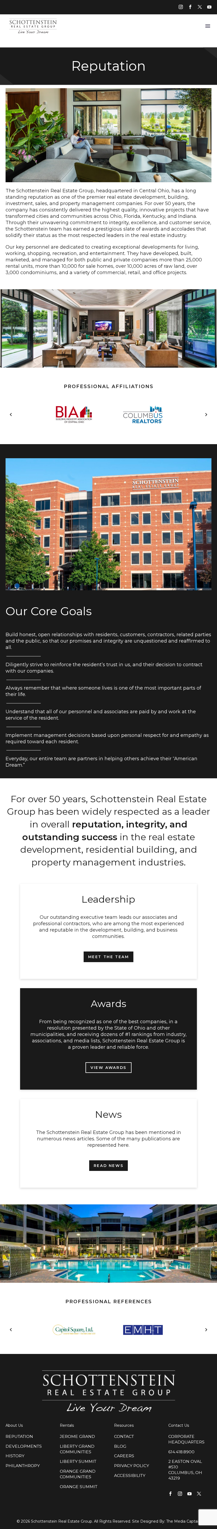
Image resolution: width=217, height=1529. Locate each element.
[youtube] (209, 7)
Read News (108, 1165)
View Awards (108, 1067)
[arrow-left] (11, 415)
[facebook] (190, 7)
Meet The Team (108, 956)
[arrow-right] (206, 415)
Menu (207, 26)
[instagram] (181, 7)
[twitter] (200, 7)
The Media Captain (183, 1521)
